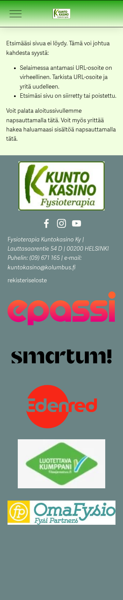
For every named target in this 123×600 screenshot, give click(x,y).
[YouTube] (76, 223)
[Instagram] (61, 223)
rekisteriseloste (27, 280)
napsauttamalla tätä (32, 120)
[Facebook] (46, 223)
